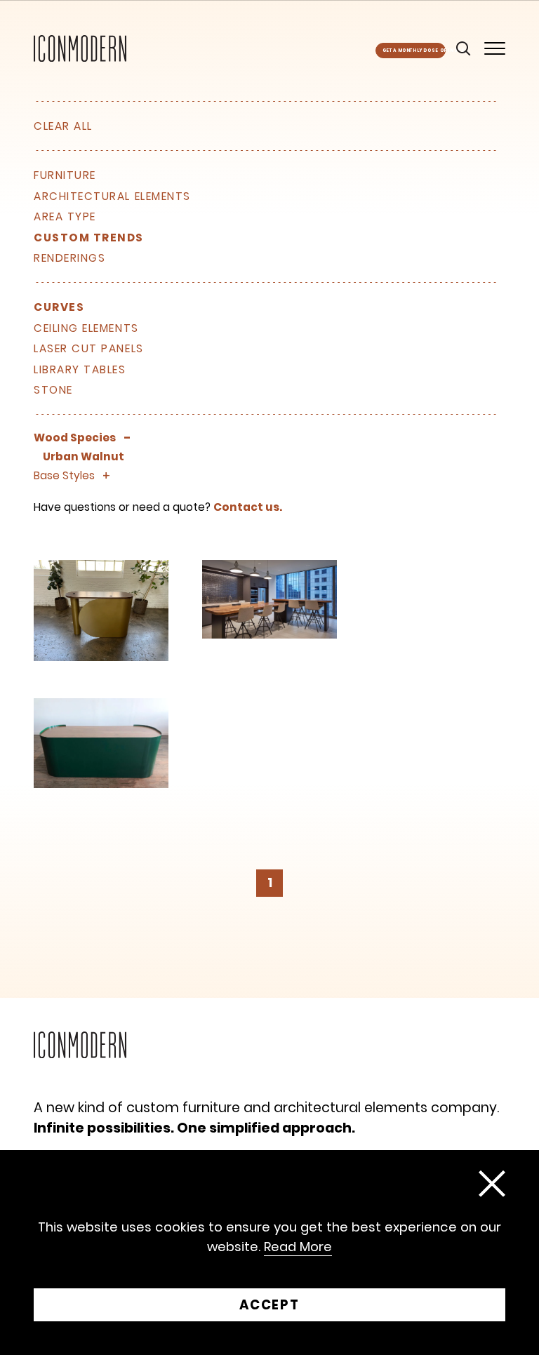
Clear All (63, 126)
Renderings (69, 258)
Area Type (65, 217)
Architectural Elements (112, 196)
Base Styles (64, 476)
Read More (298, 1247)
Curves (59, 307)
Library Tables (80, 370)
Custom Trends (89, 238)
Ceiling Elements (86, 328)
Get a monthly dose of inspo (414, 50)
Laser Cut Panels (89, 349)
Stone (53, 390)
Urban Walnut (83, 457)
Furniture (65, 175)
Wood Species (75, 438)
